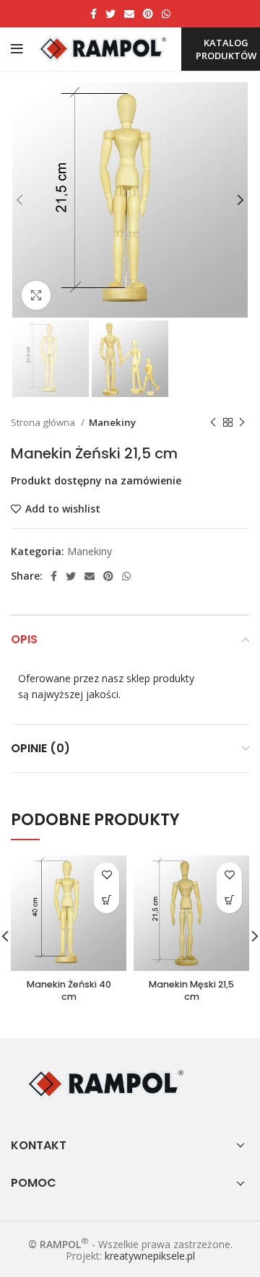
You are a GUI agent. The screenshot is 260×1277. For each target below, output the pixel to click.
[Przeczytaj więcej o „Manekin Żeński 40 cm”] (106, 900)
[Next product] (242, 423)
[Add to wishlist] (106, 875)
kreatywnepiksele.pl (150, 1256)
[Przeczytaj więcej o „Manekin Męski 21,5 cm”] (229, 900)
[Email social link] (129, 13)
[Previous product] (213, 423)
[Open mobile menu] (17, 49)
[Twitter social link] (110, 13)
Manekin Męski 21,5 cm (191, 990)
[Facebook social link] (93, 13)
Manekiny (112, 422)
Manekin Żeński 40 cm (69, 990)
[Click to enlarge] (36, 295)
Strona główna (44, 422)
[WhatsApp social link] (166, 13)
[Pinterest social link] (148, 13)
